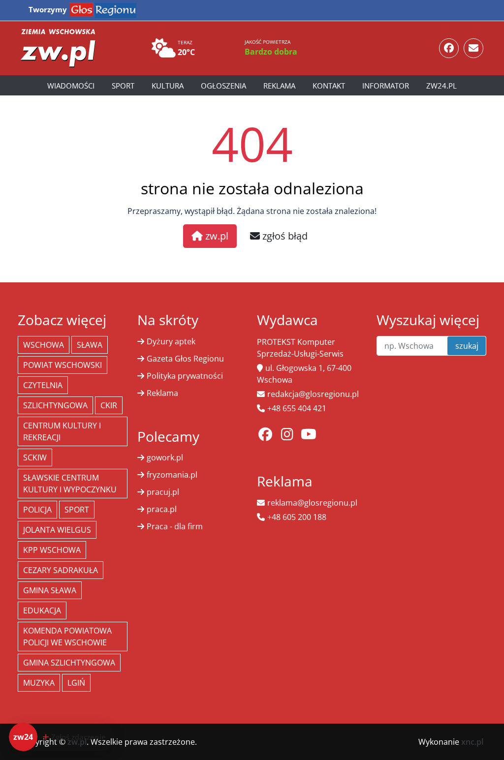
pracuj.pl (163, 491)
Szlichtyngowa (55, 405)
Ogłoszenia (223, 86)
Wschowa (43, 344)
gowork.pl (165, 457)
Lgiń (76, 682)
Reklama (279, 86)
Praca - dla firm (175, 526)
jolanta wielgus (57, 529)
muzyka (39, 682)
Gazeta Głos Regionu (185, 358)
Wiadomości (70, 86)
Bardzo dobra (271, 51)
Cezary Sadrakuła (60, 570)
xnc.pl (472, 741)
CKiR (108, 405)
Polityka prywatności (185, 375)
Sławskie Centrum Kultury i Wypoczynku (70, 483)
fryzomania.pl (172, 474)
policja (37, 509)
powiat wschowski (62, 365)
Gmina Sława (49, 590)
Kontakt (329, 86)
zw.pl (215, 236)
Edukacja (42, 610)
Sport (123, 86)
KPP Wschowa (52, 550)
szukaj (466, 345)
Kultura (168, 86)
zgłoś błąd (284, 236)
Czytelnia (43, 385)
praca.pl (162, 509)
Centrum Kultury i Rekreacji (62, 431)
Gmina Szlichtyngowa (69, 662)
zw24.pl (441, 86)
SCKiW (35, 457)
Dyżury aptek (171, 341)
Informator (385, 86)
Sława (89, 344)
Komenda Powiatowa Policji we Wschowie (67, 636)
